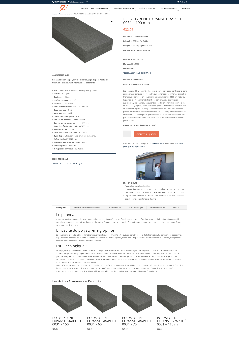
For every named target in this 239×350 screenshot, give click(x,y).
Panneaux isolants (65, 14)
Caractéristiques (114, 207)
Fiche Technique (136, 207)
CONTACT (186, 8)
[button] (112, 21)
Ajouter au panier (146, 134)
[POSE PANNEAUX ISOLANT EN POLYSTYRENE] (155, 179)
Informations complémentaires (87, 207)
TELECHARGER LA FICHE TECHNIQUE (67, 164)
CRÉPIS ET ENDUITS (147, 8)
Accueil (54, 14)
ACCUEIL (84, 8)
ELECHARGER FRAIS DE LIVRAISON (138, 73)
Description (61, 207)
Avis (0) (176, 207)
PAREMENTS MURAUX (99, 8)
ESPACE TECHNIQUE (169, 8)
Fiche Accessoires (157, 207)
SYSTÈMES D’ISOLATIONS (124, 8)
